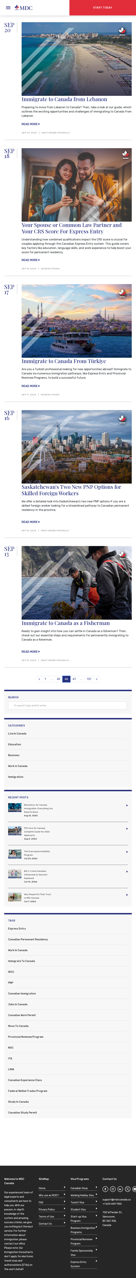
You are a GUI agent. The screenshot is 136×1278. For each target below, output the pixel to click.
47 (74, 679)
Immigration (15, 776)
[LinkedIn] (120, 1189)
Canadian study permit (22, 1112)
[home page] (21, 8)
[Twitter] (128, 1189)
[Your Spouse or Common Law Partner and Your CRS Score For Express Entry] (77, 185)
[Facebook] (105, 1189)
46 (67, 679)
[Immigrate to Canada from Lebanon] (77, 59)
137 (89, 679)
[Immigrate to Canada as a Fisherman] (77, 583)
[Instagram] (113, 1189)
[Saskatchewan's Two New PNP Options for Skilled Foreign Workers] (77, 447)
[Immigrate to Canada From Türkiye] (77, 321)
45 (58, 679)
